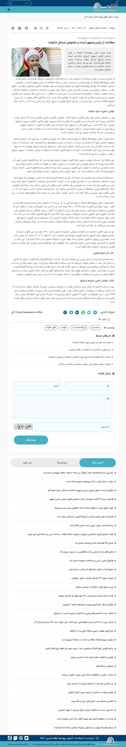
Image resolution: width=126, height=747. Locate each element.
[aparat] (21, 738)
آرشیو (70, 738)
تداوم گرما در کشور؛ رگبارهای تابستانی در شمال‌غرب (91, 569)
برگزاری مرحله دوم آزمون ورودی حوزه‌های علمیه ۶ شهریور (88, 604)
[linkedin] (77, 312)
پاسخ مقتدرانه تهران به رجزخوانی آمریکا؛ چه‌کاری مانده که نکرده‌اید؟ (83, 727)
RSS (42, 738)
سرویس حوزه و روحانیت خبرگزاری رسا (87, 79)
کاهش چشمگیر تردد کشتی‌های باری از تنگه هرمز (92, 701)
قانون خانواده (51, 327)
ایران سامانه (12, 744)
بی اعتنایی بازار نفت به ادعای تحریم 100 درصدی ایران (90, 683)
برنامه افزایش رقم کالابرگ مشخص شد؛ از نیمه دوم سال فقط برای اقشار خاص (79, 648)
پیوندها (62, 738)
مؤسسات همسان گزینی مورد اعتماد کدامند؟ (91, 342)
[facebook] (65, 312)
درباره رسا (89, 738)
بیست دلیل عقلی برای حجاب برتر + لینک (100, 17)
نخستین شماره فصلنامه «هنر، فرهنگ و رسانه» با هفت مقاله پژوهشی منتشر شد (78, 472)
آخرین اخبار (97, 463)
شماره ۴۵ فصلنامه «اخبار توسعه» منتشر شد (94, 543)
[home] (111, 742)
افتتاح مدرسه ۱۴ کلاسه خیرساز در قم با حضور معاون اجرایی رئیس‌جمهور (81, 499)
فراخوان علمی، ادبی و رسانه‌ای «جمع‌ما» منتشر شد (91, 560)
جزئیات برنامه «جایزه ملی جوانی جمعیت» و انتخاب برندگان (84, 364)
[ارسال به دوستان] (26, 28)
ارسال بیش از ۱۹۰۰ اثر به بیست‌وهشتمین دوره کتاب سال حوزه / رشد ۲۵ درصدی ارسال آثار (73, 622)
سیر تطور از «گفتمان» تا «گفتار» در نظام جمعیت (90, 349)
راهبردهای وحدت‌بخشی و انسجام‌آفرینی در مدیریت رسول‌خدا (86, 552)
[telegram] (95, 312)
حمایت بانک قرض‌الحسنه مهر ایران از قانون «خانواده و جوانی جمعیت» (79, 357)
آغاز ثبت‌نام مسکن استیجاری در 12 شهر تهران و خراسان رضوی (86, 595)
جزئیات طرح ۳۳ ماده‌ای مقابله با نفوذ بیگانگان (92, 578)
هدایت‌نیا (95, 327)
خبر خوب (27, 463)
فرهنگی (112, 28)
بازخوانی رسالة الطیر (104, 666)
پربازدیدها (62, 463)
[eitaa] (10, 738)
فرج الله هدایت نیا (79, 327)
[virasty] (15, 738)
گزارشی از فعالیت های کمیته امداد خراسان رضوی (92, 657)
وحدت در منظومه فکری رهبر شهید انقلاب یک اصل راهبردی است (85, 718)
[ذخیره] (19, 28)
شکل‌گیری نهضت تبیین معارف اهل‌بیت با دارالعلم (91, 631)
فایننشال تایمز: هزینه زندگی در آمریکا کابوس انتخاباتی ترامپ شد (85, 516)
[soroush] (71, 312)
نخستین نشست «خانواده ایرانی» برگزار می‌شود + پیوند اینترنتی (85, 710)
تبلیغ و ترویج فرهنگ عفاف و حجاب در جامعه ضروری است (87, 639)
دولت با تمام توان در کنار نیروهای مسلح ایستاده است (89, 481)
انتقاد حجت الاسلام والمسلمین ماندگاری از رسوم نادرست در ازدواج (83, 613)
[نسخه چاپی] (12, 28)
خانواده (64, 327)
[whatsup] (83, 312)
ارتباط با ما (79, 738)
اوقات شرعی (51, 738)
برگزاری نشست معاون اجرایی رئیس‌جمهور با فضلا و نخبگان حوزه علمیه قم (80, 490)
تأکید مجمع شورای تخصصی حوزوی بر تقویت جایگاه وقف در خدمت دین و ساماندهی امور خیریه (70, 534)
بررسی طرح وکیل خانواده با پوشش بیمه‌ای (94, 587)
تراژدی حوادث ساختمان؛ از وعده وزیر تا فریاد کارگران (90, 692)
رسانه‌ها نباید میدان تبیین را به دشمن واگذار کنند (91, 525)
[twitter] (89, 312)
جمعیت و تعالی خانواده (98, 28)
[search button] (11, 3)
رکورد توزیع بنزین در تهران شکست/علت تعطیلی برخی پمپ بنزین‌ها (84, 508)
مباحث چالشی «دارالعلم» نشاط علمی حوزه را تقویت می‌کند (87, 675)
